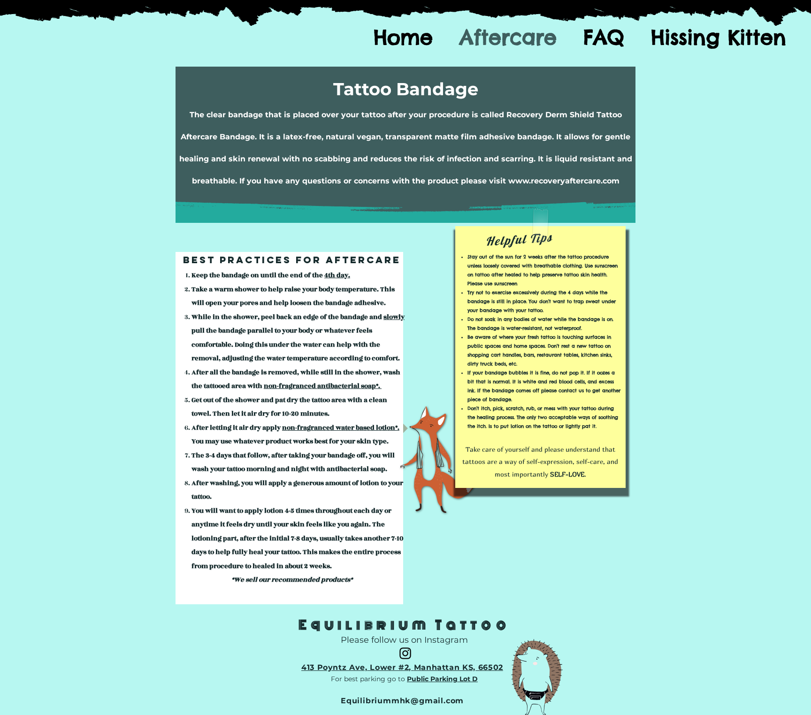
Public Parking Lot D (442, 679)
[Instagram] (405, 653)
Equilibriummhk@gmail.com (402, 700)
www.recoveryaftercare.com (564, 180)
